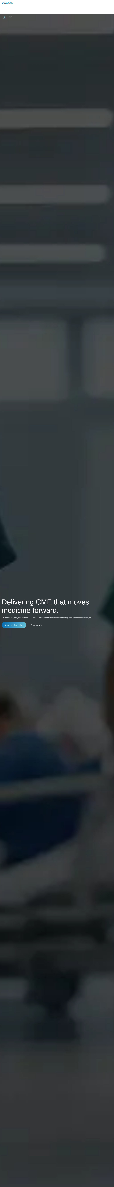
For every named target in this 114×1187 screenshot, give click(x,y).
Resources (87, 8)
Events (44, 8)
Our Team (73, 8)
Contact (30, 12)
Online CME (30, 8)
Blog (99, 8)
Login (10, 16)
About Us (60, 8)
